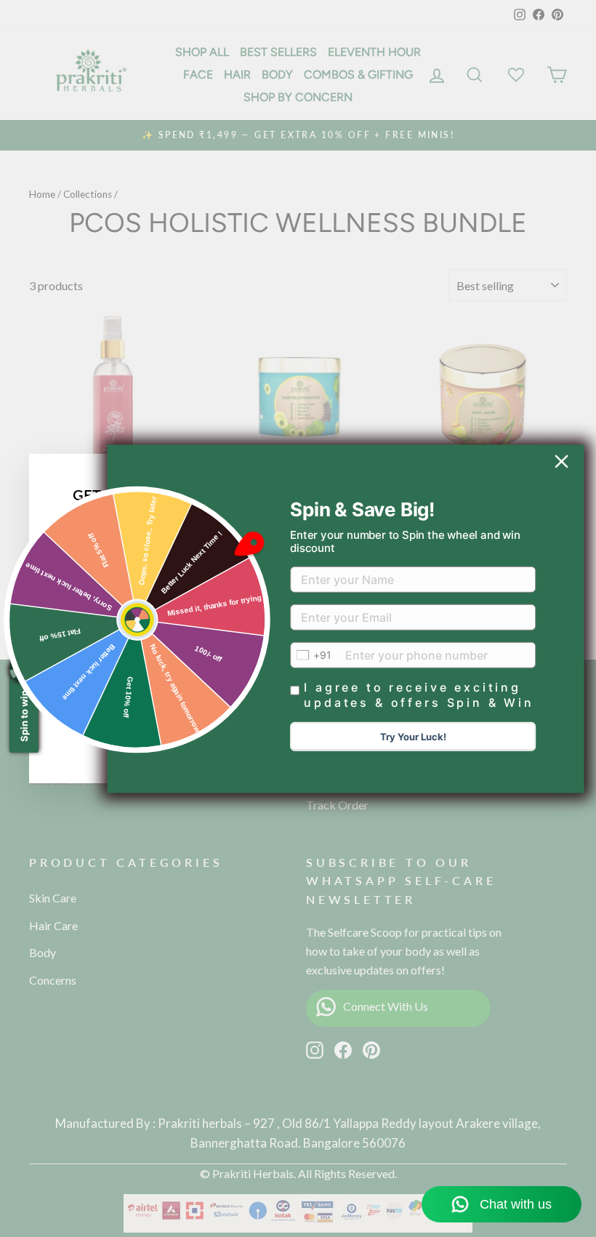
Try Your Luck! (413, 736)
